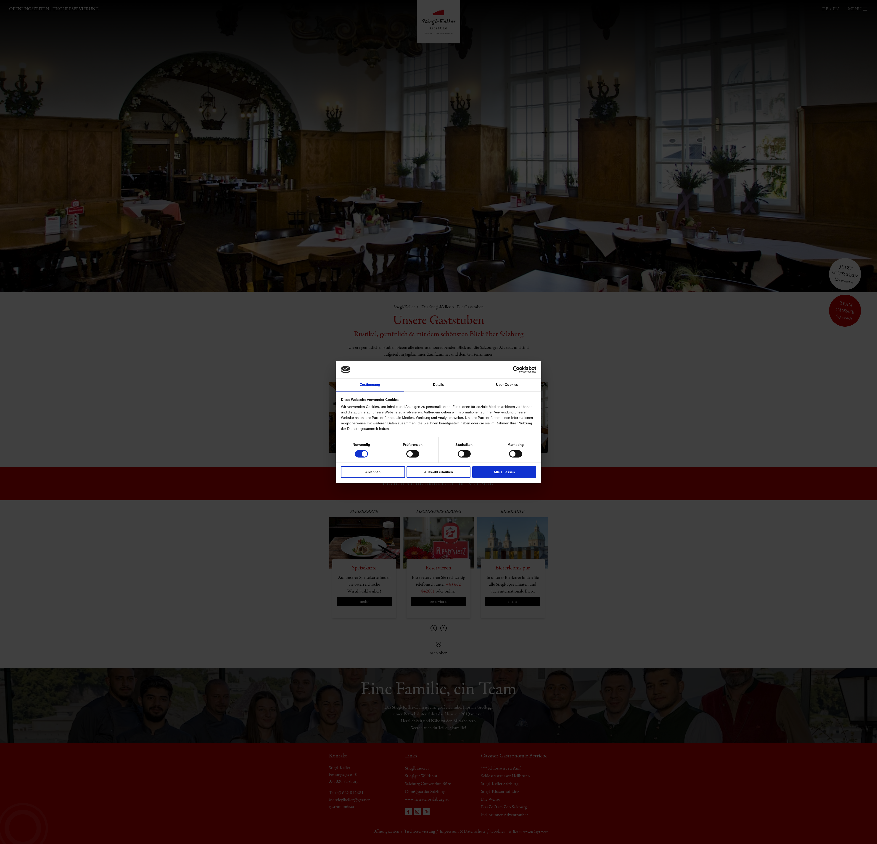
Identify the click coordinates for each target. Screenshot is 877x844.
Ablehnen (372, 472)
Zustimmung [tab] (370, 384)
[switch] (412, 454)
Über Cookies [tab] (507, 384)
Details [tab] (438, 384)
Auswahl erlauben (438, 472)
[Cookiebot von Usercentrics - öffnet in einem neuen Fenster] (516, 369)
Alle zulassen (504, 472)
